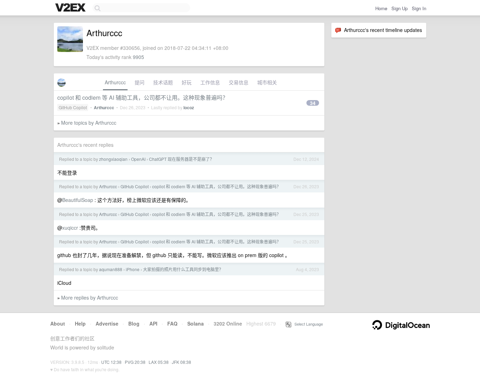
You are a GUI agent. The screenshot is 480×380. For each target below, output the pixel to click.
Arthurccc (115, 82)
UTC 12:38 (111, 362)
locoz (188, 107)
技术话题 (163, 82)
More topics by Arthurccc (88, 122)
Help (80, 323)
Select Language (307, 324)
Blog (134, 323)
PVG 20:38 (135, 362)
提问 (139, 82)
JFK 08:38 (181, 362)
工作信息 (210, 82)
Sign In (419, 8)
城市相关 (267, 82)
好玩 (187, 82)
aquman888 (110, 269)
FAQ (172, 323)
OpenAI (138, 159)
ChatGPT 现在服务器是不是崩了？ (181, 159)
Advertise (107, 323)
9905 (138, 56)
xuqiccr (70, 227)
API (153, 323)
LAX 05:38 (159, 362)
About (57, 323)
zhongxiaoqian (113, 159)
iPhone (133, 269)
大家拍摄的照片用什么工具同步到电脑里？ (183, 269)
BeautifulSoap (77, 199)
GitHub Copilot (73, 107)
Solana (195, 323)
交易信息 (238, 82)
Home (381, 8)
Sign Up (399, 8)
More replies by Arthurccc (89, 297)
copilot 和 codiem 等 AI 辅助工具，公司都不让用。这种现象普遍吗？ (142, 97)
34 (313, 103)
